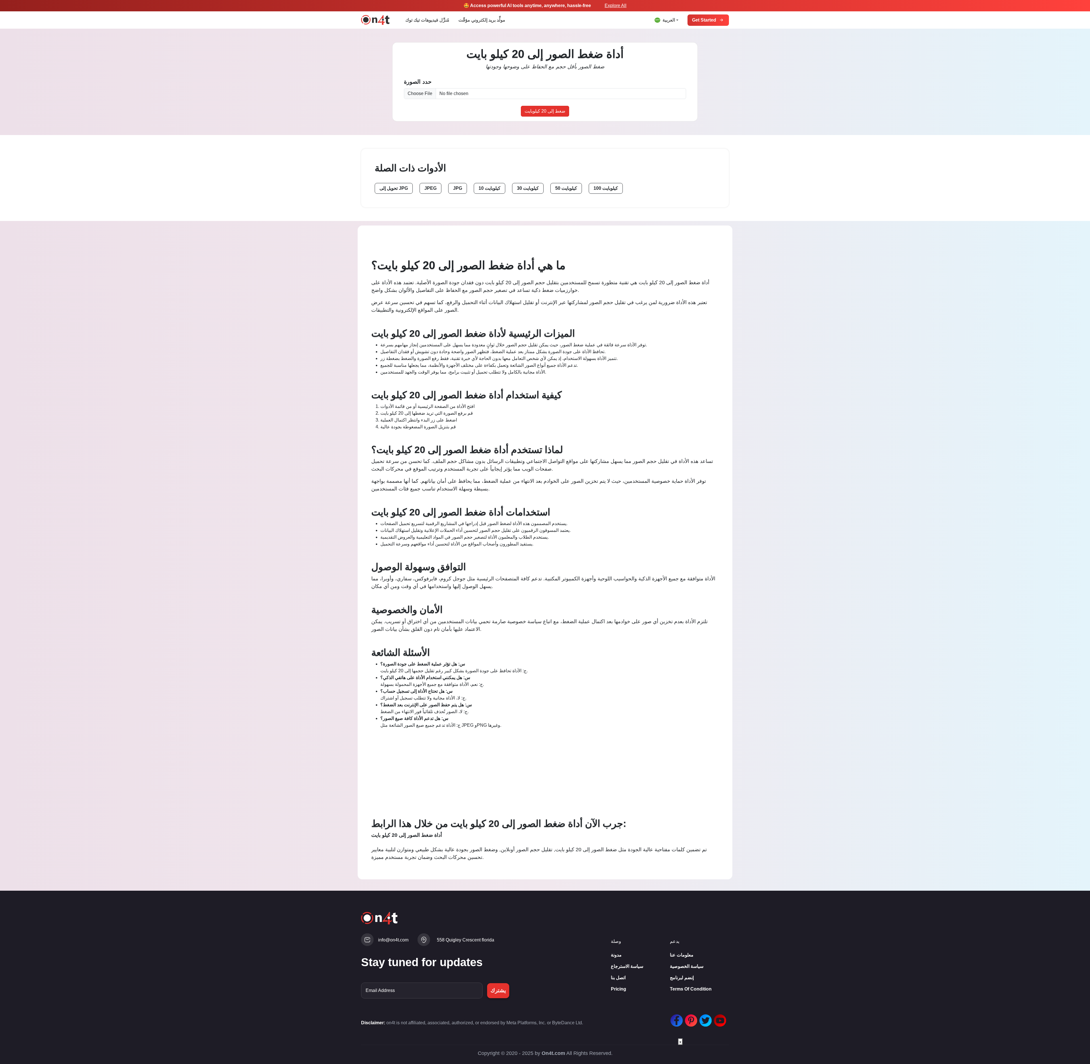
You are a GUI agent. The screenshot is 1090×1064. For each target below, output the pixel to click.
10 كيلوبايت (489, 188)
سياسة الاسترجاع (627, 966)
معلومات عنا (681, 955)
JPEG (430, 188)
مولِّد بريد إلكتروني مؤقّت (481, 20)
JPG (457, 188)
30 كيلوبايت (528, 188)
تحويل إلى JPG (394, 188)
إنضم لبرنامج (682, 977)
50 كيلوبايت (566, 188)
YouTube (719, 1017)
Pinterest (690, 1017)
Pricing (618, 989)
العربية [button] (669, 20)
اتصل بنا (618, 977)
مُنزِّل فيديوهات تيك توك (427, 20)
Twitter (704, 1017)
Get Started (704, 20)
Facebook (675, 1017)
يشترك (498, 990)
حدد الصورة (417, 82)
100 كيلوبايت (606, 188)
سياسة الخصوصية (686, 966)
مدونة (616, 955)
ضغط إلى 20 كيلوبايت (545, 111)
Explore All (615, 5)
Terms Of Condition (691, 989)
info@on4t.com (393, 939)
